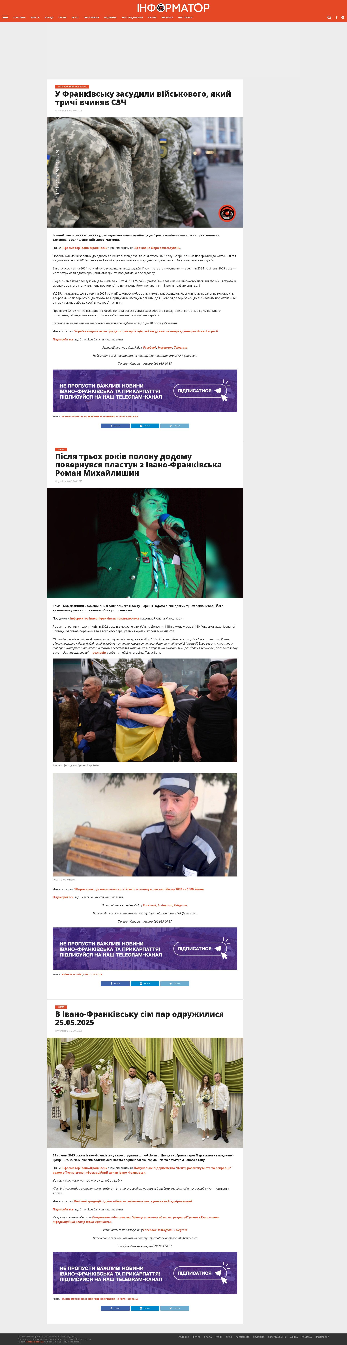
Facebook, (150, 905)
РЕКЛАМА (167, 17)
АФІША (152, 17)
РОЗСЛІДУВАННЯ (132, 17)
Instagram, (165, 905)
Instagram (165, 347)
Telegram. (181, 905)
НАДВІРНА (110, 17)
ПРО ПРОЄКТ (186, 17)
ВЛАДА (49, 17)
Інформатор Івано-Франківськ (84, 248)
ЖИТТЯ (35, 17)
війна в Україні (72, 974)
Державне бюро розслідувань (157, 248)
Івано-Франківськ (74, 416)
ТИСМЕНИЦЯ (91, 17)
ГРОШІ (62, 17)
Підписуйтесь (63, 339)
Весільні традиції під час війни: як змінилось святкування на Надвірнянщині (133, 1201)
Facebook (149, 347)
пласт (87, 974)
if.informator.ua (35, 1341)
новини (93, 416)
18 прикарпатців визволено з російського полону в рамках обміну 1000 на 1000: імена (139, 889)
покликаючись (128, 618)
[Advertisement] (173, 49)
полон (97, 974)
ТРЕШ (75, 17)
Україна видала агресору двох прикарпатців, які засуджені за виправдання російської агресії (146, 331)
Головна (19, 17)
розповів (99, 653)
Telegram (180, 347)
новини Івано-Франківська (119, 416)
